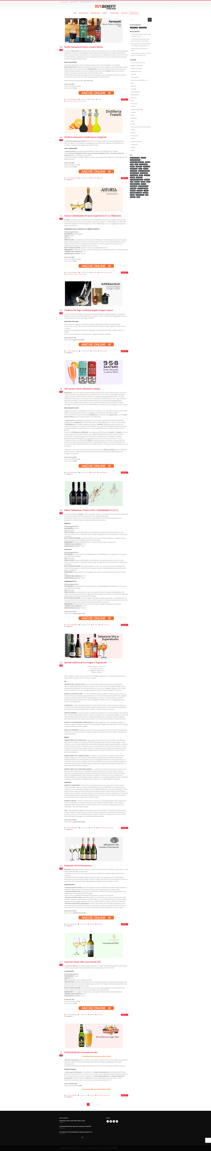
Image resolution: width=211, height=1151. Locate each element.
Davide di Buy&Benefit (72, 272)
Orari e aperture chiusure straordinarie (141, 127)
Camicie (132, 166)
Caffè (136, 164)
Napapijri (147, 179)
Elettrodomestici (135, 95)
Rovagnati (133, 188)
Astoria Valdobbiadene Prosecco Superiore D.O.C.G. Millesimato (92, 215)
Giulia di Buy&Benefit (72, 99)
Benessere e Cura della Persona (139, 80)
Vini (112, 827)
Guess (140, 175)
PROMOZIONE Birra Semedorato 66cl (80, 1052)
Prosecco (109, 272)
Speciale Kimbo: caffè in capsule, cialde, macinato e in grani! (72, 1120)
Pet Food (133, 133)
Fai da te (133, 106)
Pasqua (143, 181)
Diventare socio (95, 13)
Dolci (140, 168)
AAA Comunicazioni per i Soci (138, 62)
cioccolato (147, 166)
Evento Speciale (134, 173)
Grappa (104, 827)
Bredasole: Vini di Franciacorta (77, 865)
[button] (81, 1137)
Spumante (139, 190)
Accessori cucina (134, 157)
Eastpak (146, 168)
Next (99, 1104)
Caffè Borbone (143, 164)
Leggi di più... (124, 99)
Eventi (132, 100)
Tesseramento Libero (135, 192)
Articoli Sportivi (134, 77)
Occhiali (133, 124)
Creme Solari (133, 168)
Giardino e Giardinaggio (137, 109)
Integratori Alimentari (136, 179)
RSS (114, 1121)
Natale (105, 351)
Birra (102, 1095)
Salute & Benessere (143, 188)
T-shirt (146, 190)
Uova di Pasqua (140, 194)
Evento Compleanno (144, 170)
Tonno (132, 194)
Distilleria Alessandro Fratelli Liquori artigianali (85, 137)
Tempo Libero (134, 144)
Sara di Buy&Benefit (72, 924)
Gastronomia (133, 175)
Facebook (107, 1121)
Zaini (138, 197)
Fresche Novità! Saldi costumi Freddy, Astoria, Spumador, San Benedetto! (75, 1126)
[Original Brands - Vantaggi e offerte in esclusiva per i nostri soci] (105, 7)
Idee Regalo (134, 118)
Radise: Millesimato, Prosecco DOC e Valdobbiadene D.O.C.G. (91, 510)
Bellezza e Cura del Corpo (136, 162)
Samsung (132, 190)
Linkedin (117, 1121)
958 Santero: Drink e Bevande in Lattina (82, 388)
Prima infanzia (134, 135)
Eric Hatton (133, 170)
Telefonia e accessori (136, 141)
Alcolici (99, 99)
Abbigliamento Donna (136, 68)
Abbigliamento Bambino (137, 65)
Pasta (148, 181)
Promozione (107, 1095)
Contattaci (124, 13)
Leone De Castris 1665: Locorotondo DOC (82, 961)
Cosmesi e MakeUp (136, 92)
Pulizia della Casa (143, 186)
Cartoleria (133, 86)
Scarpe (133, 138)
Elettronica (133, 97)
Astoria (105, 272)
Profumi (143, 184)
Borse (132, 83)
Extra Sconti (134, 103)
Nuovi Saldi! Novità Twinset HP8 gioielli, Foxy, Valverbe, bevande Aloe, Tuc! (75, 1132)
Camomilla (139, 166)
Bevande (105, 472)
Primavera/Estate (134, 184)
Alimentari (92, 99)
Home (74, 13)
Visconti (132, 197)
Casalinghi (133, 89)
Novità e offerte (83, 13)
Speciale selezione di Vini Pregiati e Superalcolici (85, 662)
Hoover (132, 177)
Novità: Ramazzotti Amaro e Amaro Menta (83, 46)
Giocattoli (133, 112)
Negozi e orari (114, 13)
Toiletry (145, 192)
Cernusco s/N (76, 101)
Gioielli (132, 115)
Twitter (111, 1121)
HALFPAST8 (147, 175)
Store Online (134, 13)
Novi (131, 181)
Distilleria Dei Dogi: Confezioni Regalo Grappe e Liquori (88, 310)
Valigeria (133, 147)
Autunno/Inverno (135, 159)
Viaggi (132, 150)
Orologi (133, 130)
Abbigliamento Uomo (136, 71)
